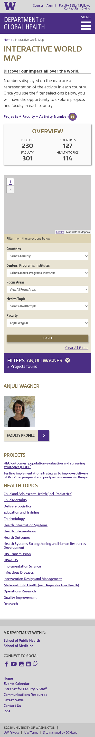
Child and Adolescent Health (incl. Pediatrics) (38, 494)
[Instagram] (22, 664)
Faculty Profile (21, 435)
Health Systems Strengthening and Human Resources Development (45, 545)
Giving (86, 8)
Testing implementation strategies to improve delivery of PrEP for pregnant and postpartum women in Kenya (46, 475)
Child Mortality (15, 500)
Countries (14, 249)
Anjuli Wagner (45, 360)
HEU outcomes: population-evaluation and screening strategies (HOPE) (44, 465)
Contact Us (71, 8)
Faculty (12, 315)
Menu (86, 17)
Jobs (7, 711)
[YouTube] (14, 664)
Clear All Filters (76, 347)
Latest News (14, 700)
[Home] (24, 23)
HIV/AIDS (11, 560)
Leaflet (60, 232)
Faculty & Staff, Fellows (74, 5)
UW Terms (31, 732)
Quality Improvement (20, 598)
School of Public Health (22, 640)
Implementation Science (22, 566)
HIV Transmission (17, 554)
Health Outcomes (17, 537)
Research (11, 604)
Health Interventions (20, 531)
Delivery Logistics (18, 506)
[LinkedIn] (28, 664)
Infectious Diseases (19, 572)
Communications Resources (25, 695)
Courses (38, 5)
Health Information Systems (26, 525)
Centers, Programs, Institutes (28, 265)
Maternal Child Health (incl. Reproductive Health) (41, 585)
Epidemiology (14, 519)
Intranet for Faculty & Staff (25, 689)
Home (8, 40)
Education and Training (21, 512)
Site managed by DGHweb (60, 732)
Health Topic (16, 299)
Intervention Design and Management (33, 579)
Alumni (51, 5)
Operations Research (20, 591)
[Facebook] (7, 664)
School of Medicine (18, 646)
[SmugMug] (36, 664)
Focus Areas (15, 282)
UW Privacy (11, 732)
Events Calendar (16, 684)
